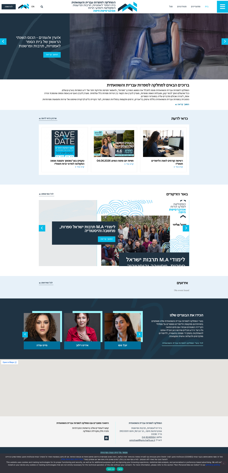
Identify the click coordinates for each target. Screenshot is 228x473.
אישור (120, 469)
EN (33, 6)
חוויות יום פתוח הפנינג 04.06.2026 (115, 161)
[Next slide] (139, 334)
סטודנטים (182, 6)
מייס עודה (42, 345)
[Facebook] (106, 438)
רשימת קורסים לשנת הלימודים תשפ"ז (167, 162)
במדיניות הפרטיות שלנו (72, 459)
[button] (225, 41)
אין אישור (110, 469)
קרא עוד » (178, 167)
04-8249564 (149, 437)
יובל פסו (122, 345)
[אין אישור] (224, 463)
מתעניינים (195, 6)
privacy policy (213, 464)
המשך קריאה (52, 54)
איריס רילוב (82, 345)
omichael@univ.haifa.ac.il (142, 440)
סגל (171, 6)
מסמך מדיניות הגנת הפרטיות (114, 452)
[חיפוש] (41, 6)
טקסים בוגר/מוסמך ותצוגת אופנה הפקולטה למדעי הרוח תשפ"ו (67, 162)
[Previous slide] (25, 334)
